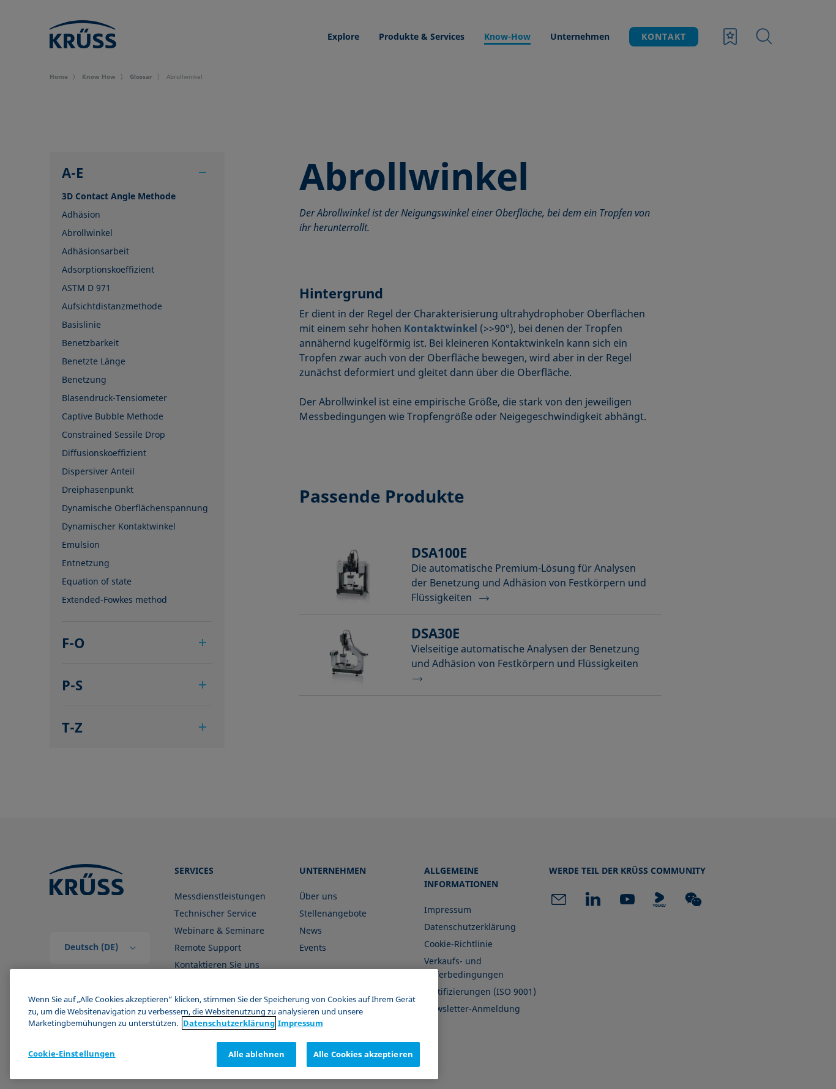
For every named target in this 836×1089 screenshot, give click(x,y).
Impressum (300, 1022)
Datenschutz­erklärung (229, 1022)
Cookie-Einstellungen (72, 1052)
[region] (224, 1024)
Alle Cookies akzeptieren (363, 1053)
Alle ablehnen (256, 1053)
